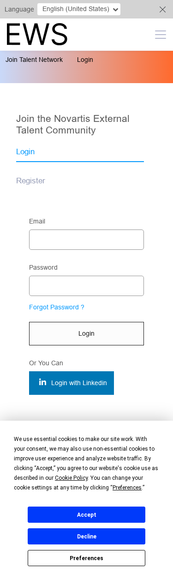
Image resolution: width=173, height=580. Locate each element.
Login (85, 59)
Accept (86, 515)
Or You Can (46, 363)
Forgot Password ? (56, 307)
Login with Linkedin (78, 383)
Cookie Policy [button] (71, 478)
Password (43, 267)
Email (37, 221)
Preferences (86, 558)
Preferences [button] (127, 487)
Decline (86, 536)
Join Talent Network (34, 59)
